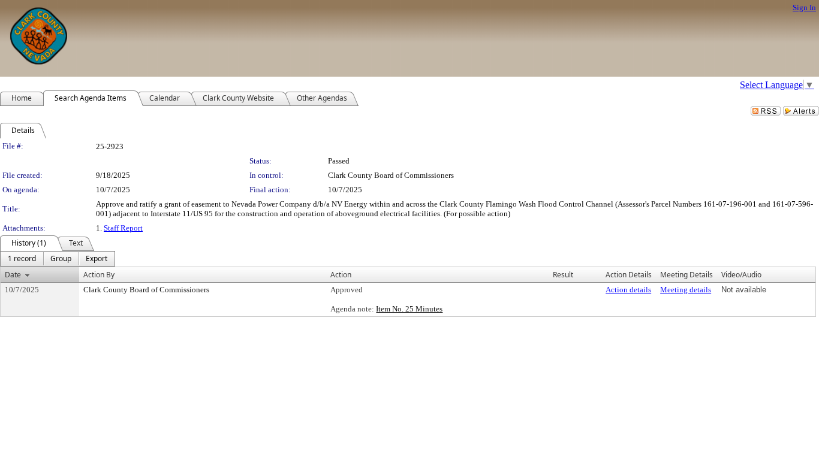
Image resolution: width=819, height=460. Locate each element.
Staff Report (123, 227)
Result (563, 275)
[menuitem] (22, 259)
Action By (99, 275)
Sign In (804, 7)
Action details (628, 289)
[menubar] (57, 259)
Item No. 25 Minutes (409, 308)
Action (340, 275)
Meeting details (685, 289)
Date (13, 275)
